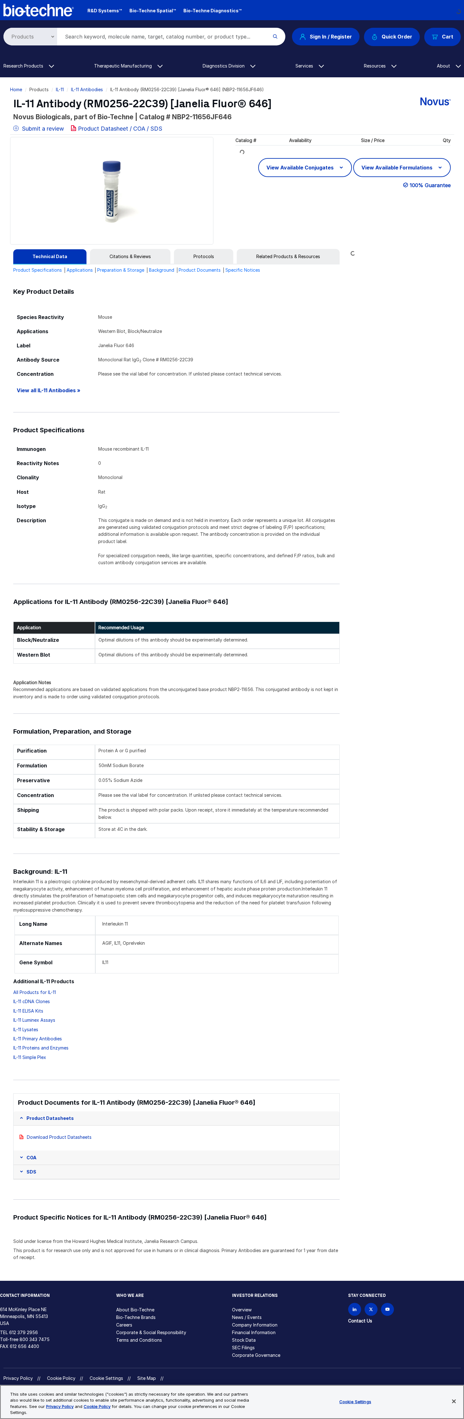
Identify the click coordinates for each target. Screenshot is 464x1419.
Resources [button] (375, 65)
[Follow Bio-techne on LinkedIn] (354, 1309)
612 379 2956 (23, 1332)
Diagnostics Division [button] (224, 65)
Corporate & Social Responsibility (151, 1332)
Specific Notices (242, 270)
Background (161, 270)
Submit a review (42, 128)
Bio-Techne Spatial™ (152, 10)
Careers (124, 1324)
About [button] (444, 65)
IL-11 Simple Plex (29, 1057)
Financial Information (254, 1332)
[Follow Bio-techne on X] (371, 1309)
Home (16, 89)
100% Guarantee (430, 185)
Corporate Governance (256, 1355)
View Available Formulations (397, 167)
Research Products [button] (24, 65)
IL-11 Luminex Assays (34, 1020)
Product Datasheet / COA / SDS (120, 128)
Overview (242, 1309)
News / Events (247, 1317)
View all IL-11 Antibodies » (48, 390)
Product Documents (200, 270)
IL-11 (60, 89)
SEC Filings (243, 1347)
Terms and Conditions (139, 1340)
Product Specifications (37, 270)
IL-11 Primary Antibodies (37, 1038)
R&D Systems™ (104, 10)
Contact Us (360, 1320)
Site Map (146, 1378)
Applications (80, 270)
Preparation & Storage (120, 270)
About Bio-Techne (135, 1309)
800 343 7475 (35, 1339)
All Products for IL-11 (34, 992)
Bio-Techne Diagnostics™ (212, 10)
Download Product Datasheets (59, 1137)
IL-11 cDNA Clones (31, 1001)
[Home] (38, 9)
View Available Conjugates (300, 167)
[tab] (49, 256)
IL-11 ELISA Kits (28, 1011)
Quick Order (397, 36)
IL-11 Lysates (25, 1029)
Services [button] (304, 65)
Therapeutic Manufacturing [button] (123, 65)
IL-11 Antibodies (87, 89)
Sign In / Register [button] (331, 36)
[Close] (454, 1401)
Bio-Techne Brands (136, 1317)
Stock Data (244, 1340)
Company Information (254, 1324)
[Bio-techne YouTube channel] (387, 1309)
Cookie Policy (61, 1378)
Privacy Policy (18, 1378)
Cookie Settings (106, 1378)
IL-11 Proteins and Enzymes (40, 1047)
